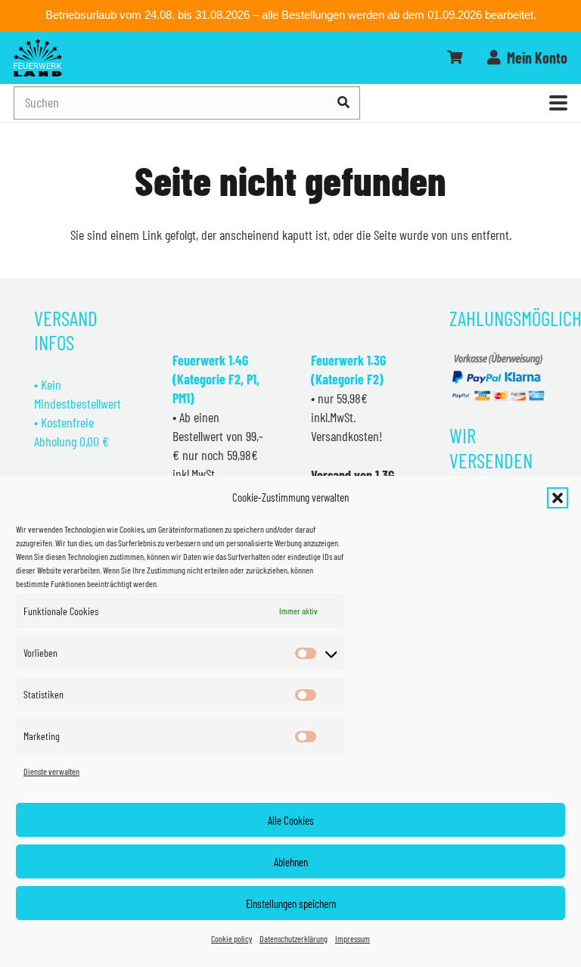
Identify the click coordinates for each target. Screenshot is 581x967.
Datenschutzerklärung (293, 938)
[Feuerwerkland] (38, 57)
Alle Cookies (291, 820)
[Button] (454, 57)
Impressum (352, 938)
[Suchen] (343, 102)
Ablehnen (291, 862)
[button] (557, 497)
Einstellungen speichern (291, 903)
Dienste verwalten (51, 771)
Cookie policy (231, 938)
